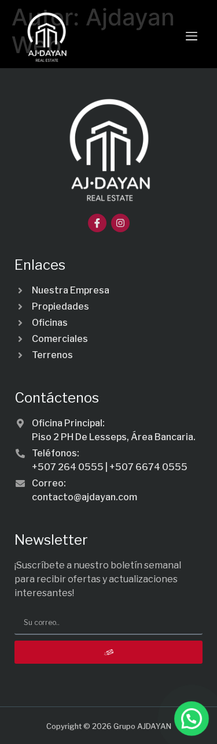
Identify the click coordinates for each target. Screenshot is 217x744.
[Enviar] (108, 652)
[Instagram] (120, 223)
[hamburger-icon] (191, 37)
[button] (191, 718)
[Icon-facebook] (97, 223)
